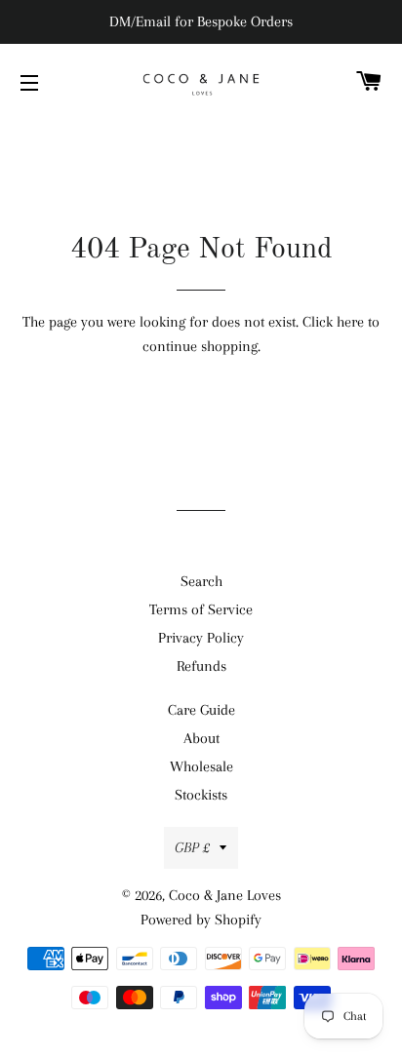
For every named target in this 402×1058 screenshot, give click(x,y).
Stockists (201, 794)
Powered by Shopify (201, 919)
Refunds (201, 666)
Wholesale (201, 766)
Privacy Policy (201, 638)
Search (201, 581)
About (201, 738)
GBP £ (192, 847)
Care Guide (201, 710)
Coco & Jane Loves (225, 895)
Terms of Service (201, 609)
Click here (333, 322)
